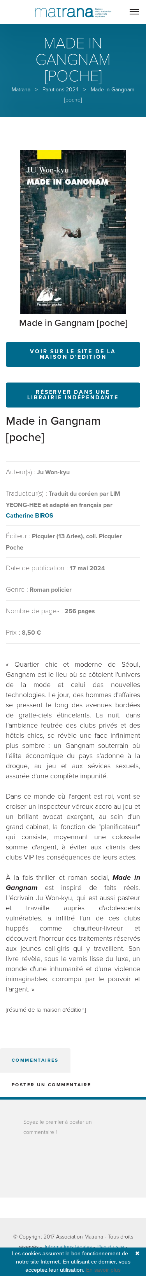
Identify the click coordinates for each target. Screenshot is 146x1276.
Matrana (21, 89)
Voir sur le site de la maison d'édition (73, 354)
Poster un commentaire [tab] (51, 1084)
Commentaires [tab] (35, 1060)
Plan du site (110, 1247)
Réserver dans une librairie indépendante (73, 395)
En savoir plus (103, 1270)
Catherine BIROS (29, 516)
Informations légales (68, 1247)
